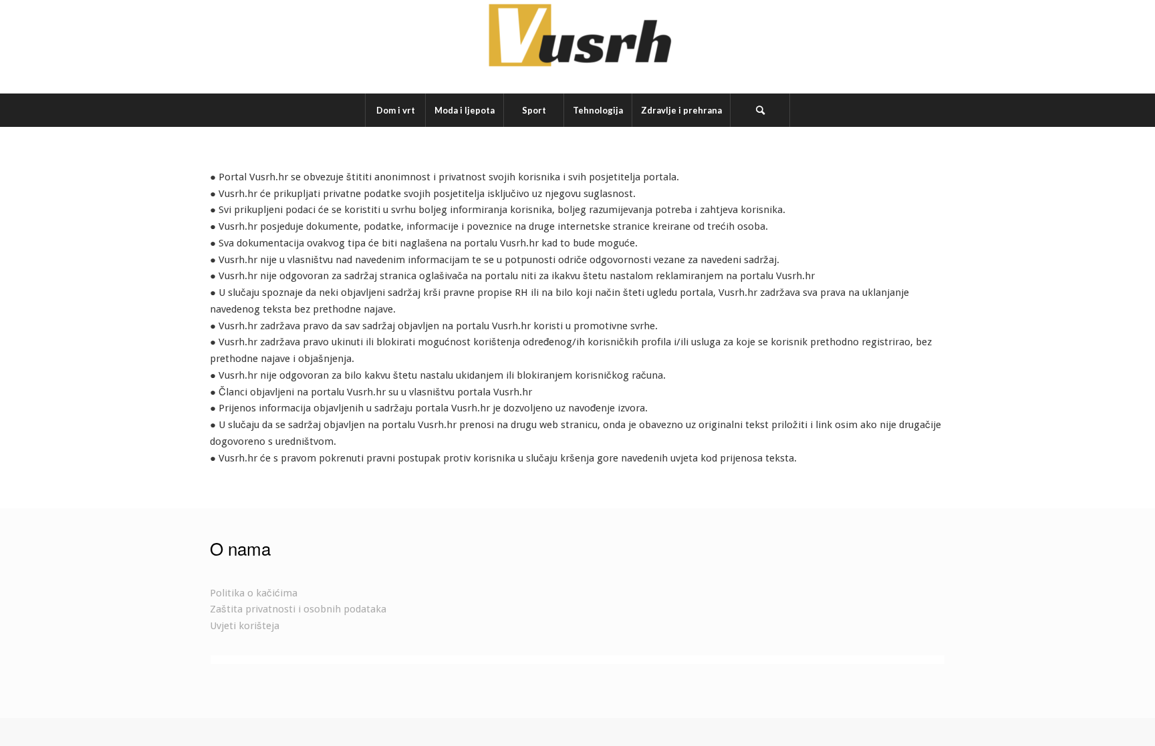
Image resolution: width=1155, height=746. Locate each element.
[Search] (760, 110)
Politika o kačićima (253, 593)
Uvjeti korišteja (244, 626)
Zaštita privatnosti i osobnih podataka (298, 609)
